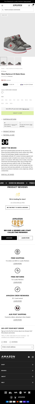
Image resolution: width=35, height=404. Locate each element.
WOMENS (15, 342)
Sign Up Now (27, 1)
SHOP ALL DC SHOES (7, 174)
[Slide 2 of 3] (10, 61)
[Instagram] (33, 357)
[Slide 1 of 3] (3, 61)
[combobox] (17, 10)
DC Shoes (3, 71)
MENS (5, 342)
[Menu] (2, 5)
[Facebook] (29, 357)
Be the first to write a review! (17, 207)
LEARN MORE (17, 263)
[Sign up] (32, 347)
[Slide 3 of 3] (17, 61)
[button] (29, 5)
